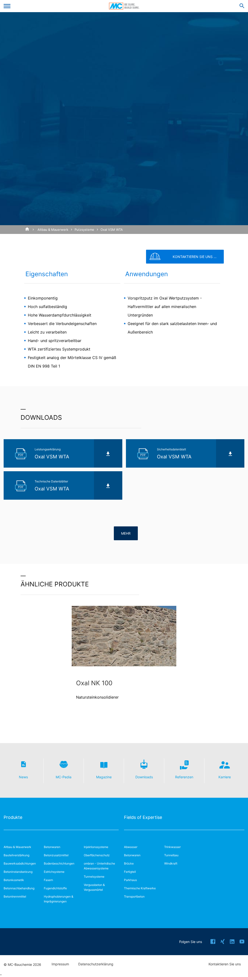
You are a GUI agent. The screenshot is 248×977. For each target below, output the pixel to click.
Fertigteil (130, 872)
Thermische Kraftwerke (140, 888)
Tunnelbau (171, 855)
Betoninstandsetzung (18, 872)
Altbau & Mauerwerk (53, 229)
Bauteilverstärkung (16, 855)
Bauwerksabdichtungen (20, 863)
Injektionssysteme (96, 847)
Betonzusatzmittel (56, 855)
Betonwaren (52, 847)
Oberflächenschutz (97, 855)
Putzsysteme (84, 229)
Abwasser (130, 847)
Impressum (60, 964)
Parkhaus (130, 880)
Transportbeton (134, 896)
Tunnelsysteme (94, 876)
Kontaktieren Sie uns (225, 964)
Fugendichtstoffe (55, 888)
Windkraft (170, 863)
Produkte (13, 817)
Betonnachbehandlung (19, 888)
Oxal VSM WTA (112, 229)
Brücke (129, 863)
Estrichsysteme (54, 872)
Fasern (48, 880)
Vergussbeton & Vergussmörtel (94, 887)
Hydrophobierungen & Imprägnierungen (58, 899)
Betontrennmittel (15, 896)
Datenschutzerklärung (95, 964)
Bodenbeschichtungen (59, 863)
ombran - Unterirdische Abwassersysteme (99, 866)
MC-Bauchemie (124, 6)
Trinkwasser (172, 847)
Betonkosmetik (14, 880)
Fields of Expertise (143, 817)
